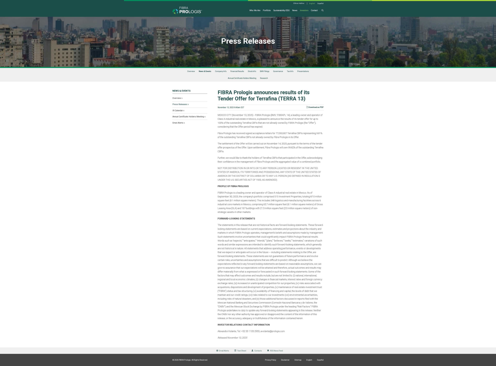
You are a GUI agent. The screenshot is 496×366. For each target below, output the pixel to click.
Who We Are (254, 10)
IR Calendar (177, 110)
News (294, 10)
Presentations (303, 71)
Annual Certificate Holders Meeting (242, 78)
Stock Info (252, 71)
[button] (322, 10)
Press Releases (179, 104)
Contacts (258, 351)
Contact (314, 10)
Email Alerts (177, 123)
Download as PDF (316, 107)
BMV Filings (264, 71)
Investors (304, 10)
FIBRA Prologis (185, 360)
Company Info (221, 71)
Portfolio (267, 10)
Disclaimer (285, 360)
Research (264, 78)
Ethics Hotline (298, 3)
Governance (278, 71)
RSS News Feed (276, 351)
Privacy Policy (270, 360)
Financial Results (237, 71)
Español (320, 3)
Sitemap (298, 360)
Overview (191, 71)
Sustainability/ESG (281, 10)
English (312, 3)
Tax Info (290, 71)
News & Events (205, 71)
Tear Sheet (241, 351)
